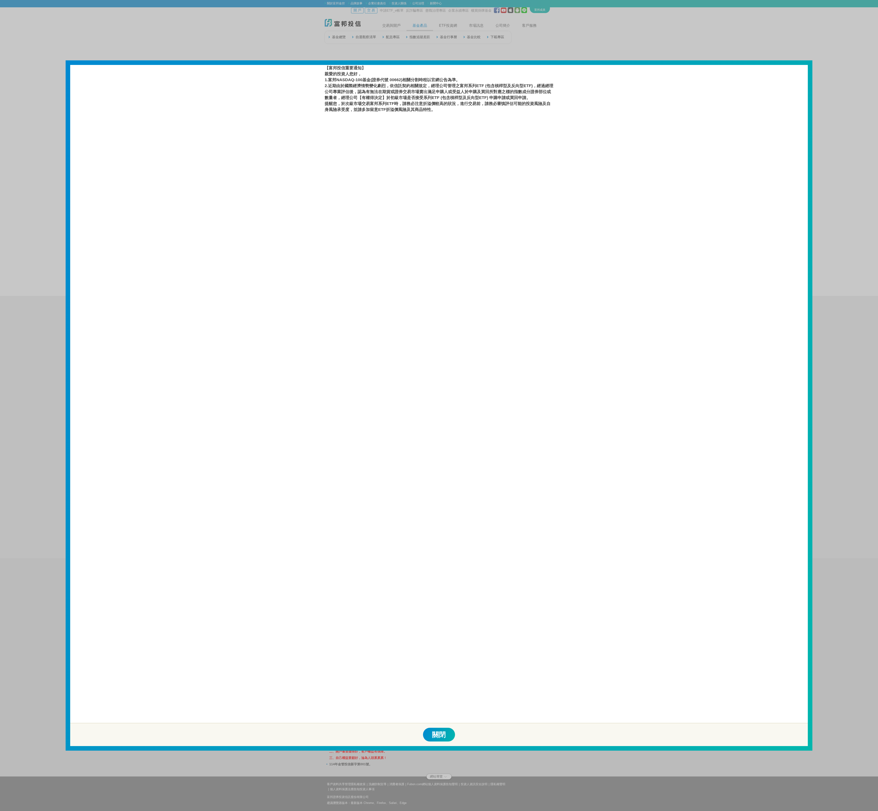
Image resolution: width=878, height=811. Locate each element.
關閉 (439, 734)
